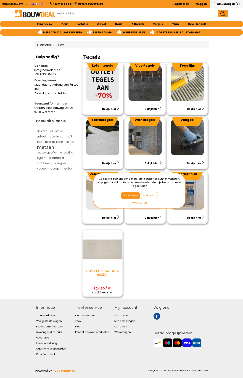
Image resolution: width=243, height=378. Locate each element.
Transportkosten (46, 315)
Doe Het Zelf (197, 24)
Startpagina (44, 44)
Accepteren (130, 195)
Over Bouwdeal (45, 354)
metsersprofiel (47, 152)
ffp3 (69, 136)
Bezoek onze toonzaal (49, 326)
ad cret (42, 131)
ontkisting (66, 152)
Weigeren (149, 195)
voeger (55, 168)
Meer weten (139, 202)
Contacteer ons (85, 315)
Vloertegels (145, 65)
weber (68, 168)
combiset (56, 136)
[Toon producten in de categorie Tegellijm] (187, 83)
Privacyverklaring (46, 343)
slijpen (41, 158)
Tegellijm (187, 65)
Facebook (157, 316)
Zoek (78, 321)
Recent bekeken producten (92, 332)
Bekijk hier (109, 109)
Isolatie (82, 24)
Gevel (101, 24)
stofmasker (56, 158)
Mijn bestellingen (124, 321)
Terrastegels (102, 120)
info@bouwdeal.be (91, 4)
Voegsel (187, 120)
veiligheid (61, 163)
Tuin (175, 24)
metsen (45, 147)
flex (39, 142)
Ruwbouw (44, 24)
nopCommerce (64, 371)
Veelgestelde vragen (49, 321)
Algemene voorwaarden (51, 348)
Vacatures (42, 337)
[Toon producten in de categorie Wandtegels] (145, 137)
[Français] (37, 4)
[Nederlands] (32, 4)
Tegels (158, 24)
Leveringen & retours (49, 332)
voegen (42, 168)
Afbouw (137, 24)
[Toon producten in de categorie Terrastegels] (103, 137)
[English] (41, 4)
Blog (77, 326)
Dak (64, 24)
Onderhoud (187, 174)
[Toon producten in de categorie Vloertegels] (145, 83)
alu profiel (56, 131)
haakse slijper (54, 142)
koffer (70, 142)
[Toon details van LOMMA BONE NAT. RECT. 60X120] (102, 249)
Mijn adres (120, 326)
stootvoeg (44, 163)
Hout (119, 24)
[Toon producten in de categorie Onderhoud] (187, 192)
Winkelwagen (122, 332)
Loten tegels (102, 65)
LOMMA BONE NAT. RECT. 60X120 (102, 273)
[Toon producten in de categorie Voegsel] (187, 137)
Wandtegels (145, 120)
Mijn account (122, 315)
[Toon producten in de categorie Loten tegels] (103, 83)
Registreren (181, 4)
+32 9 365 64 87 (63, 4)
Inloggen (201, 4)
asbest (41, 136)
